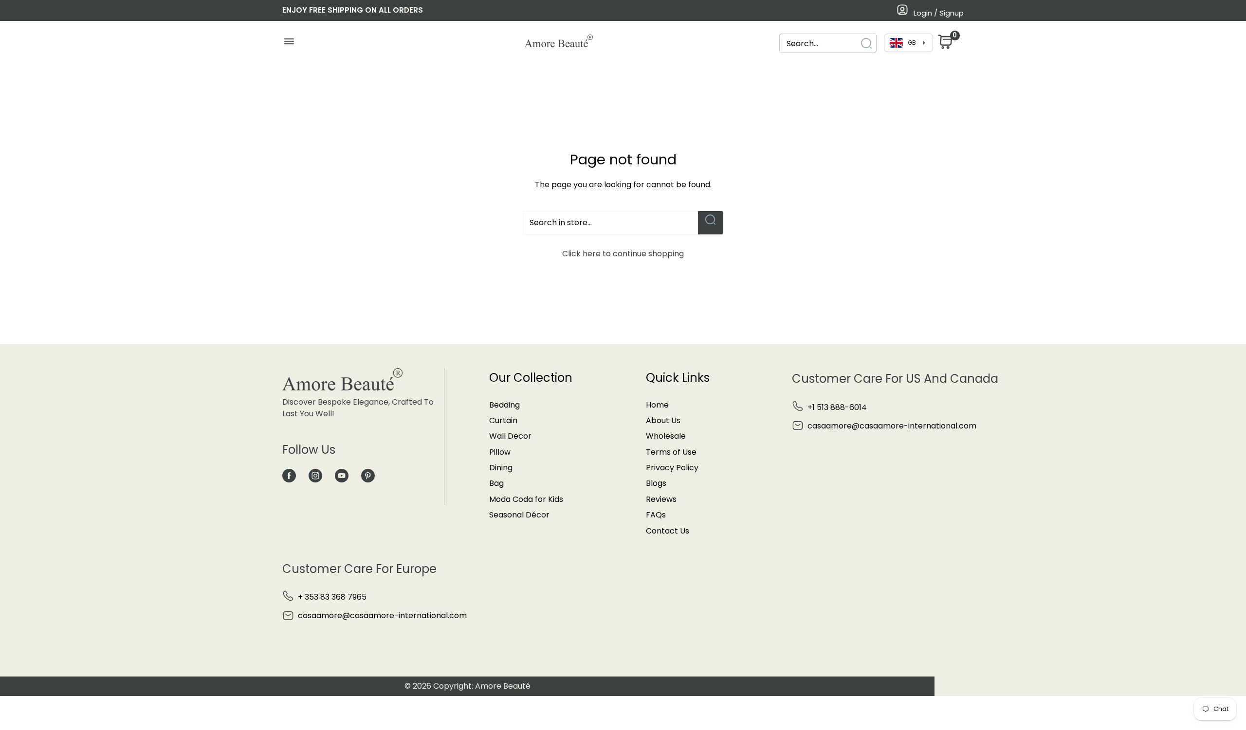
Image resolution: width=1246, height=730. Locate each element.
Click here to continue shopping (623, 253)
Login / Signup (939, 13)
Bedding (504, 404)
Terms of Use (671, 452)
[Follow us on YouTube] (341, 475)
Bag (496, 483)
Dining (501, 467)
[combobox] (819, 43)
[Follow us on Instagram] (315, 475)
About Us (663, 420)
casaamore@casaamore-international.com (891, 425)
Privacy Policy (672, 467)
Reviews (661, 499)
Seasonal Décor (519, 514)
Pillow (500, 452)
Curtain (503, 420)
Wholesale (666, 436)
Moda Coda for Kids (526, 499)
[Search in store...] (710, 222)
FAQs (656, 514)
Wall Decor (510, 436)
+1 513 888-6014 (837, 407)
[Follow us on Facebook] (289, 475)
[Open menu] (289, 44)
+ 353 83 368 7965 (332, 597)
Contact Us (667, 530)
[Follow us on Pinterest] (368, 475)
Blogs (656, 483)
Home (657, 404)
